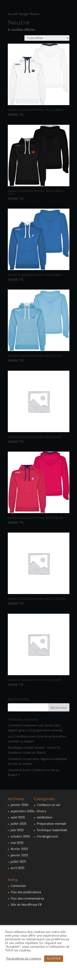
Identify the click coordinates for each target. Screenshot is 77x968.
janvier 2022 (19, 855)
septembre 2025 (22, 811)
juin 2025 (17, 830)
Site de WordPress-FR (26, 904)
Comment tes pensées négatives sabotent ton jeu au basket (37, 762)
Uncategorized (47, 836)
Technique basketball (52, 830)
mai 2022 (17, 843)
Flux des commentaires (27, 898)
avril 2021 (17, 868)
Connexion (18, 886)
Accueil (12, 14)
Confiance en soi (48, 805)
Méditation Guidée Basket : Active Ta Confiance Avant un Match (34, 750)
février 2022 (19, 849)
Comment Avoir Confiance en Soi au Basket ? (33, 773)
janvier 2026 (19, 805)
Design (23, 14)
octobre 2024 (20, 836)
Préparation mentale (51, 823)
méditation (44, 817)
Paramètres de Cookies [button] (23, 959)
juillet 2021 (18, 861)
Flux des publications (26, 892)
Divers (41, 811)
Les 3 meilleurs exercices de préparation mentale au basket (37, 739)
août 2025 (18, 817)
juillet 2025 (18, 823)
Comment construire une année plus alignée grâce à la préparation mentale (35, 728)
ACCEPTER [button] (54, 959)
